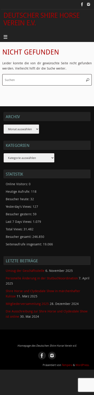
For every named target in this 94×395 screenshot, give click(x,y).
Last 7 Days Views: (19, 222)
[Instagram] (88, 4)
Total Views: (15, 229)
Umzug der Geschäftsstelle (25, 271)
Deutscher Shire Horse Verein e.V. (41, 19)
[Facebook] (82, 4)
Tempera (67, 365)
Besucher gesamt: (19, 237)
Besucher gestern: (19, 214)
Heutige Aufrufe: (18, 192)
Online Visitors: (17, 184)
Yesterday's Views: (19, 207)
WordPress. (82, 365)
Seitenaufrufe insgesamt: (24, 244)
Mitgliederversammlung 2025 (27, 304)
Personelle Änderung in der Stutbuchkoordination (42, 278)
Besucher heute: (18, 199)
